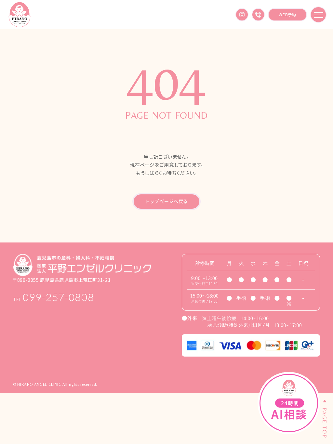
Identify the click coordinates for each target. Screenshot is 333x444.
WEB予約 (287, 14)
